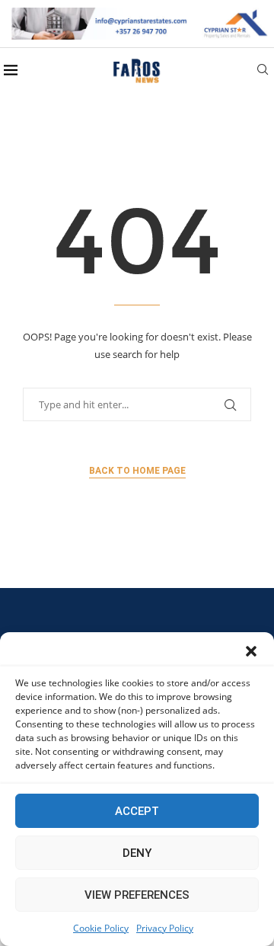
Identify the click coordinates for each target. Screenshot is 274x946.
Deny (137, 853)
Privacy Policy (164, 928)
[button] (251, 651)
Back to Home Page (137, 470)
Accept (137, 811)
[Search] (262, 71)
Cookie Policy (101, 928)
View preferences (137, 895)
